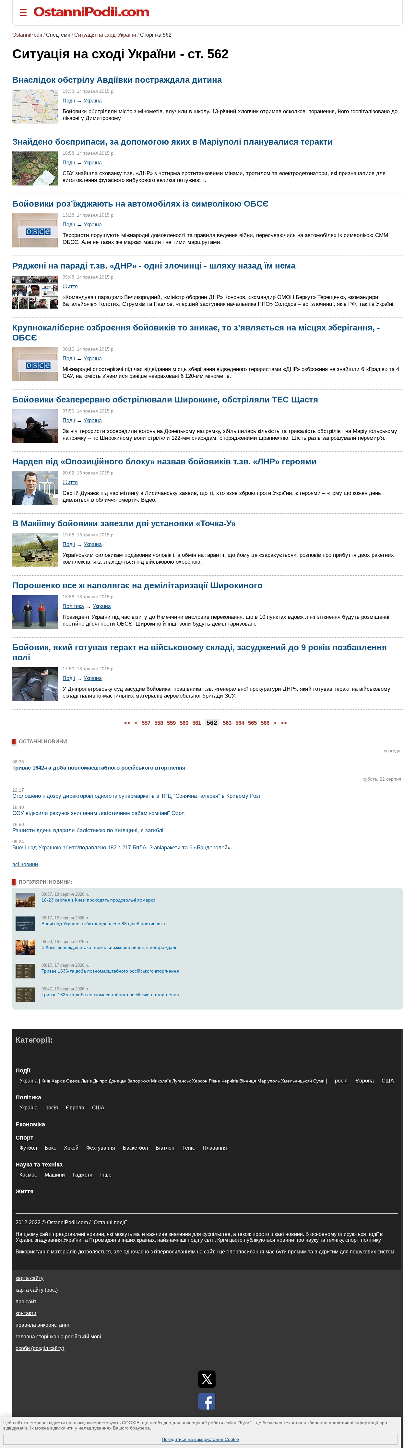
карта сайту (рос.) (37, 1290)
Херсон (200, 1080)
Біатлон (165, 1148)
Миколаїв (161, 1080)
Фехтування (100, 1148)
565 (252, 723)
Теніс (188, 1148)
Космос (28, 1175)
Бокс (50, 1148)
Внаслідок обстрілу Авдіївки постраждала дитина (117, 80)
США (388, 1080)
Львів (86, 1080)
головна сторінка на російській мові (58, 1336)
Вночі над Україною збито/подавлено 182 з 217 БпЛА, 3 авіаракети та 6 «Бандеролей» (121, 847)
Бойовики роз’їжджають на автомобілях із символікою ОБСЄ (140, 204)
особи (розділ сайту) (40, 1348)
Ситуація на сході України (105, 35)
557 (146, 723)
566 (265, 723)
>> (283, 723)
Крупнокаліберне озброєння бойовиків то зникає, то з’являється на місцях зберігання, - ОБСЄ (196, 332)
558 (158, 723)
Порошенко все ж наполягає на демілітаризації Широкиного (137, 585)
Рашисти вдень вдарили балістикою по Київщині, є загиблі (87, 830)
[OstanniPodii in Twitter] (206, 1379)
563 (227, 723)
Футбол (28, 1148)
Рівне (214, 1080)
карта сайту (29, 1278)
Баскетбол (135, 1148)
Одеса (73, 1080)
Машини (55, 1175)
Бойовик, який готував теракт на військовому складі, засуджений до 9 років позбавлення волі (199, 652)
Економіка (30, 1124)
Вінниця (247, 1080)
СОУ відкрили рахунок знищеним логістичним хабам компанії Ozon (98, 813)
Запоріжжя (138, 1080)
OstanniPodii (27, 35)
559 (171, 723)
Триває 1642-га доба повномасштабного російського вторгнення (98, 768)
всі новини (25, 864)
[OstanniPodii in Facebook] (206, 1401)
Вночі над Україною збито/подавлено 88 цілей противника (103, 923)
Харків (58, 1080)
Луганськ (181, 1080)
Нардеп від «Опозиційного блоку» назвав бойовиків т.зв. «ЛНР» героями (164, 461)
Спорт (24, 1137)
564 (239, 723)
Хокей (71, 1148)
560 (184, 723)
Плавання (215, 1148)
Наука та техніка (39, 1164)
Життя (70, 286)
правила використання (43, 1325)
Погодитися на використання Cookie (200, 1439)
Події (69, 100)
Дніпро (100, 1080)
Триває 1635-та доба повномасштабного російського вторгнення (110, 994)
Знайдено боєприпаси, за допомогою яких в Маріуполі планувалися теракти (172, 142)
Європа (364, 1080)
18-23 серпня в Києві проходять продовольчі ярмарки (98, 900)
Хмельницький (296, 1080)
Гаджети (82, 1175)
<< (127, 723)
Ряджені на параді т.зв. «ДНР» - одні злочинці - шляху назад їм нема (153, 265)
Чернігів (229, 1080)
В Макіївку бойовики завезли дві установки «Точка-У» (124, 523)
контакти (26, 1313)
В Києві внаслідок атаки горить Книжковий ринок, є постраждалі (109, 947)
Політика (73, 606)
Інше (106, 1175)
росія (341, 1080)
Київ (46, 1080)
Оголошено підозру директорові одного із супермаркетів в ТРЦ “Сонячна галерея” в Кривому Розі (136, 796)
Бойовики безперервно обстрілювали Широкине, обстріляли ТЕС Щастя (165, 399)
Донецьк (117, 1080)
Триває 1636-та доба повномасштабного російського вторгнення (110, 971)
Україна (93, 100)
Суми (319, 1080)
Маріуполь (268, 1080)
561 (196, 723)
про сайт (26, 1301)
